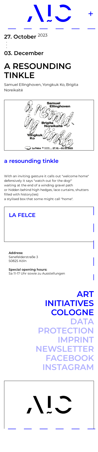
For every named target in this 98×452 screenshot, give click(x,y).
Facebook (70, 358)
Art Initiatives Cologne (69, 303)
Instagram (68, 367)
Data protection (66, 326)
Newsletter (65, 349)
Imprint (76, 340)
